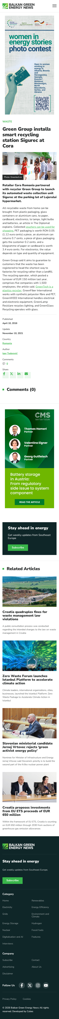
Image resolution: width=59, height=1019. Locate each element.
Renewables (38, 900)
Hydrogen (37, 923)
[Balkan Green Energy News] (18, 6)
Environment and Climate (40, 915)
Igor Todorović (10, 353)
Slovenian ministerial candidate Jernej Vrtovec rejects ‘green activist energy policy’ (27, 747)
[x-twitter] (30, 985)
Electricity (7, 907)
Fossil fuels (37, 930)
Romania (7, 343)
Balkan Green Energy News (25, 1007)
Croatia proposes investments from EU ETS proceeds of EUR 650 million (26, 811)
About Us (36, 967)
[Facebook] (5, 375)
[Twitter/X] (13, 375)
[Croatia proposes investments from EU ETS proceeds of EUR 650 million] (29, 787)
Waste (7, 121)
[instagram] (38, 985)
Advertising (8, 967)
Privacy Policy (9, 999)
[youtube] (46, 985)
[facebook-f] (22, 985)
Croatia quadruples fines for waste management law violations (24, 615)
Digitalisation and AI (12, 937)
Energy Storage (10, 923)
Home (5, 900)
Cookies (27, 999)
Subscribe (18, 547)
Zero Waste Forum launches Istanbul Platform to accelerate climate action (27, 679)
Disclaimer (7, 973)
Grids (5, 914)
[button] (54, 6)
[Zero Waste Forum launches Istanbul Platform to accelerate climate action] (29, 656)
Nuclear (6, 930)
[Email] (28, 375)
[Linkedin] (20, 375)
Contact (35, 960)
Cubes (30, 1011)
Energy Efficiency (40, 907)
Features (36, 937)
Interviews (7, 943)
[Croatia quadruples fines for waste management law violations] (29, 591)
